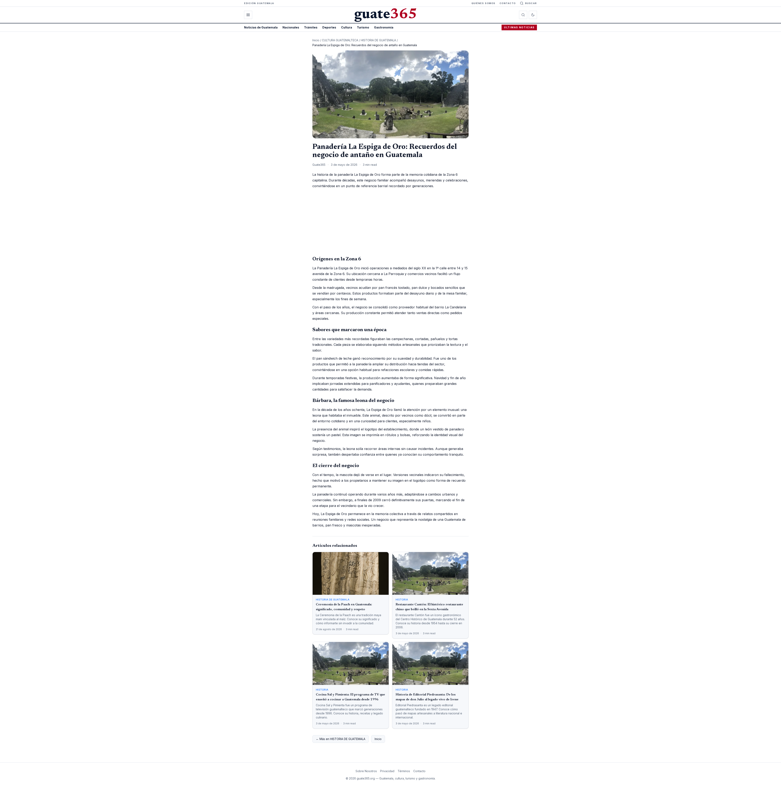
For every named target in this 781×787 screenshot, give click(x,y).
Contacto (508, 3)
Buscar (531, 3)
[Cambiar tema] (533, 15)
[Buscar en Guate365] (523, 15)
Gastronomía (383, 27)
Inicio (315, 40)
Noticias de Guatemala (261, 27)
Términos (404, 771)
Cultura (346, 27)
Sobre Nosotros (366, 771)
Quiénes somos (483, 3)
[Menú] (248, 15)
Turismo (363, 27)
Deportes (329, 27)
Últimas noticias (519, 27)
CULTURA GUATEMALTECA (340, 40)
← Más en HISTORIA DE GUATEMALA (340, 739)
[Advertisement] (390, 222)
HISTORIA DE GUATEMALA (378, 40)
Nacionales (291, 27)
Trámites (310, 27)
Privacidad (387, 771)
